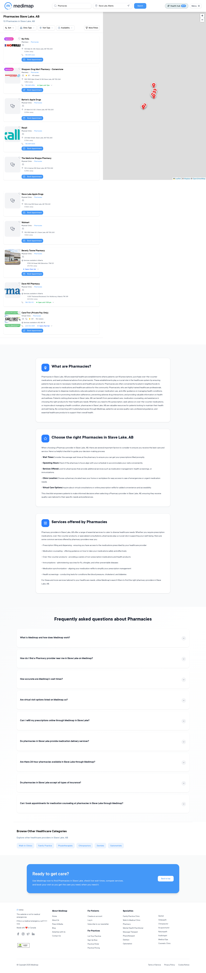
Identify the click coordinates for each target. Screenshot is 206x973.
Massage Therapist (130, 932)
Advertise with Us (58, 932)
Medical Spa (163, 939)
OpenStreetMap (199, 178)
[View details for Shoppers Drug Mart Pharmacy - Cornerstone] (51, 80)
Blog (54, 928)
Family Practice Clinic (131, 916)
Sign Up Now (92, 940)
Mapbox (187, 178)
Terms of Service (154, 965)
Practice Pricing (94, 948)
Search (140, 6)
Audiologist (162, 935)
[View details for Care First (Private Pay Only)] (51, 322)
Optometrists (116, 845)
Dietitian (126, 940)
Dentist (161, 916)
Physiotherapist (129, 936)
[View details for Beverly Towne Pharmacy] (51, 263)
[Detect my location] (128, 5)
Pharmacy (127, 924)
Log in (90, 920)
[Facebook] (18, 934)
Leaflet (178, 178)
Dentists (100, 845)
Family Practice (45, 845)
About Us (55, 920)
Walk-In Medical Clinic (131, 920)
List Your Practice (94, 936)
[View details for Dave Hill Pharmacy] (51, 294)
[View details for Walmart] (51, 232)
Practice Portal (93, 944)
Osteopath (162, 920)
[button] (154, 96)
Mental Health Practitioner (133, 928)
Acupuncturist (163, 928)
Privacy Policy (169, 965)
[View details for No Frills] (51, 49)
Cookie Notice (183, 965)
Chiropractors (85, 845)
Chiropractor (163, 924)
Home (54, 916)
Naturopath (162, 931)
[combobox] (27, 27)
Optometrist (127, 943)
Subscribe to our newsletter (98, 924)
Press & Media (57, 924)
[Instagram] (23, 934)
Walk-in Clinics (25, 845)
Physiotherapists (65, 845)
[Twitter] (28, 934)
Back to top (165, 878)
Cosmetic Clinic (164, 943)
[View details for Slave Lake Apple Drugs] (51, 203)
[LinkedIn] (33, 934)
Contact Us (56, 936)
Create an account (95, 916)
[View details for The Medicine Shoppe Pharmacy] (51, 167)
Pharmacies (35, 42)
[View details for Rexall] (51, 138)
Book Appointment (34, 59)
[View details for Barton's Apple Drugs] (51, 109)
